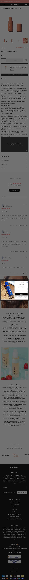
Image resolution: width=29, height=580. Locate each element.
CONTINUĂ (21, 294)
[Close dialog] (27, 282)
